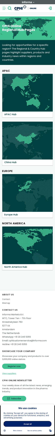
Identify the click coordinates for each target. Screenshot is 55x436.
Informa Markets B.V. (13, 314)
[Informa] (28, 2)
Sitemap (6, 303)
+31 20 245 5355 (22, 336)
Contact (6, 299)
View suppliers (9, 373)
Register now (14, 366)
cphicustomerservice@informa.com (28, 340)
